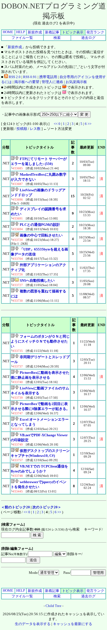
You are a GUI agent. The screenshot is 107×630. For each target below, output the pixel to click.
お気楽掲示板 (76, 82)
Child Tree (53, 606)
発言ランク (95, 32)
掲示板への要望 (26, 82)
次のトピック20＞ (46, 507)
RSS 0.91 (30, 77)
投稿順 (21, 129)
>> (89, 124)
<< (56, 124)
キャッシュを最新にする (72, 624)
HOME (8, 32)
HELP (20, 32)
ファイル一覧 (22, 38)
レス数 (35, 129)
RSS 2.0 (14, 77)
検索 (57, 38)
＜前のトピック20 (15, 507)
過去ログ (88, 38)
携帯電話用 (48, 77)
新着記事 (52, 32)
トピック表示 (72, 32)
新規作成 (35, 32)
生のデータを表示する (32, 624)
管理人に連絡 (52, 82)
